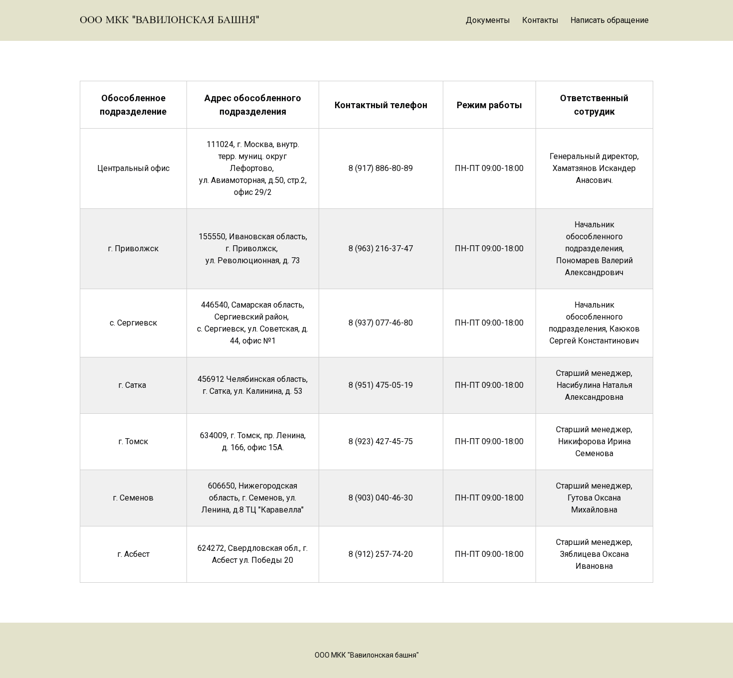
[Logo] (169, 20)
